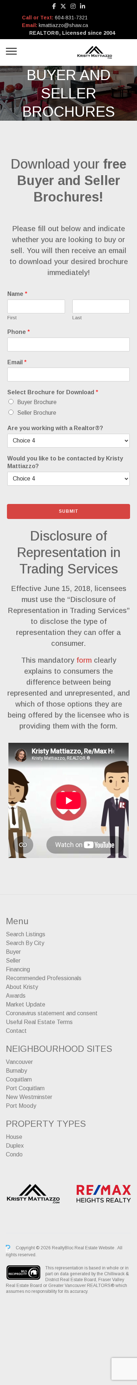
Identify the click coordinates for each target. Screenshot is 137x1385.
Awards (16, 996)
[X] (63, 6)
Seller (13, 960)
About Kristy (22, 987)
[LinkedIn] (82, 6)
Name (17, 294)
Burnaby (16, 1071)
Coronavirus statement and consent (52, 1013)
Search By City (25, 943)
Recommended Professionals (43, 978)
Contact (16, 1031)
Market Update (25, 1004)
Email (17, 362)
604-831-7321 (71, 17)
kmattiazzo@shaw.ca (63, 25)
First (11, 317)
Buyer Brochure (37, 402)
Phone (18, 332)
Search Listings (25, 934)
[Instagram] (73, 6)
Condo (14, 1154)
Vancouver (19, 1062)
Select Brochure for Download (52, 392)
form (84, 660)
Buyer (13, 952)
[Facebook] (54, 6)
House (14, 1137)
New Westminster (29, 1097)
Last (76, 317)
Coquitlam (19, 1079)
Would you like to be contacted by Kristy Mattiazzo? (65, 462)
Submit (69, 511)
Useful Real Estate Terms (39, 1022)
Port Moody (21, 1106)
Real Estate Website (95, 1248)
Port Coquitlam (25, 1088)
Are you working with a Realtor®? (55, 428)
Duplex (15, 1146)
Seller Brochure (36, 413)
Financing (18, 969)
